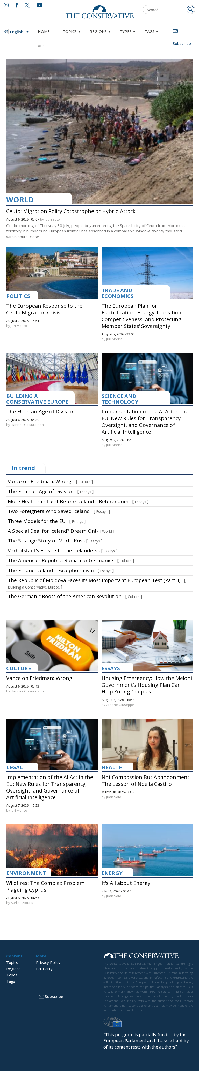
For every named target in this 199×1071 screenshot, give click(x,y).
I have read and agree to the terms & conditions (101, 575)
